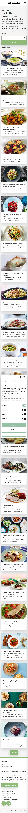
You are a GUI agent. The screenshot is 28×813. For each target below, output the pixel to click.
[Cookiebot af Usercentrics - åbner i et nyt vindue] (20, 377)
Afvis (14, 434)
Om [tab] (23, 381)
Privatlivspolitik (22, 810)
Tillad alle (14, 425)
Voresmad (3, 10)
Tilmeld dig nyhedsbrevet (9, 785)
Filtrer (14, 42)
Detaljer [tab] (14, 381)
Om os (3, 764)
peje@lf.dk (6, 799)
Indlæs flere (14, 752)
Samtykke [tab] (5, 381)
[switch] (24, 410)
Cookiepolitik (12, 810)
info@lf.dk (14, 799)
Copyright (4, 810)
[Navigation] (3, 3)
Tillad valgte (14, 429)
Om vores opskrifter (6, 766)
